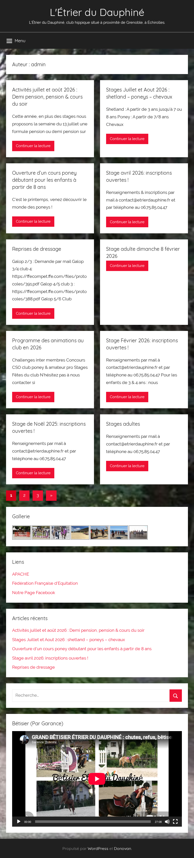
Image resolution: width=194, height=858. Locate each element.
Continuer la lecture (33, 146)
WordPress (98, 848)
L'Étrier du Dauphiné (97, 12)
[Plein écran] (175, 821)
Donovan (122, 848)
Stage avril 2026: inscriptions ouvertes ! (50, 658)
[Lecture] (18, 821)
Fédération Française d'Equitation (45, 583)
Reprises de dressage (36, 249)
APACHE (20, 574)
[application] (97, 779)
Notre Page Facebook (33, 592)
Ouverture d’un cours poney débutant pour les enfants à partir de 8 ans (44, 180)
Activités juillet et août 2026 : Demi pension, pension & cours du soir (47, 96)
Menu (20, 40)
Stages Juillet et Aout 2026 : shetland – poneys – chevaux (68, 639)
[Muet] (167, 821)
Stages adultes (123, 424)
